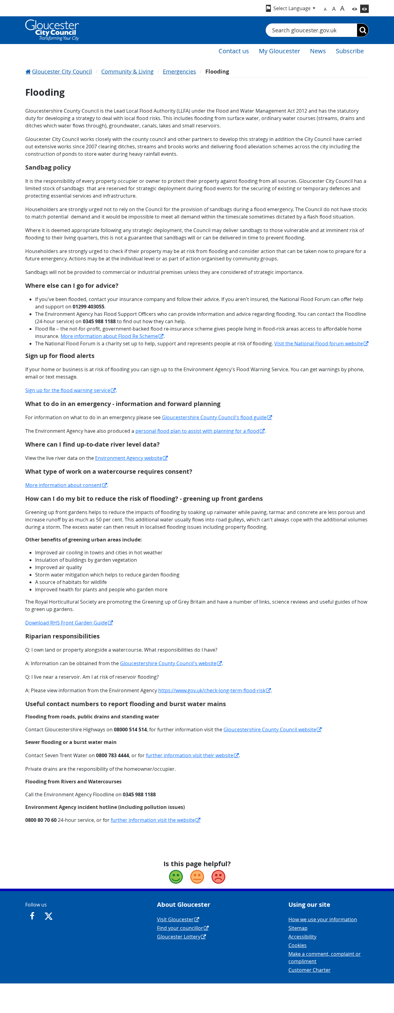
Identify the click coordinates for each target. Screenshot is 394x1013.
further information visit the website (153, 820)
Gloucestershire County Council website (269, 729)
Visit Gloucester (175, 919)
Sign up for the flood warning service (67, 390)
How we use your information (322, 919)
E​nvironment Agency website (128, 458)
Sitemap (298, 928)
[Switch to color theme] (354, 9)
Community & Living (127, 71)
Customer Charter (309, 970)
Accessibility (302, 936)
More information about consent (63, 485)
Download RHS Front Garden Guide (66, 622)
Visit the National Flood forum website (318, 343)
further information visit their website (189, 755)
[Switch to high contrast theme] (364, 9)
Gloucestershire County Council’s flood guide (214, 417)
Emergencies (179, 71)
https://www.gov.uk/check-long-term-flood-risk (211, 690)
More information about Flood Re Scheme (109, 336)
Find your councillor (180, 928)
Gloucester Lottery (178, 936)
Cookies (297, 945)
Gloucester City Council (62, 71)
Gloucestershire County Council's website (168, 663)
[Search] (362, 30)
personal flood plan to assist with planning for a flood (197, 431)
